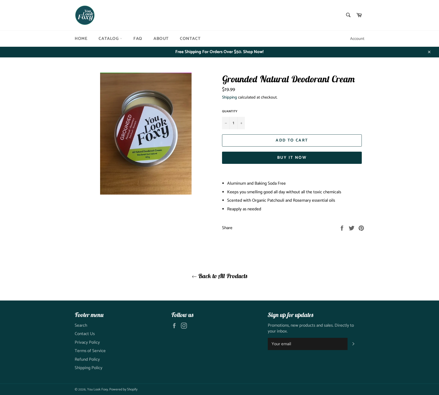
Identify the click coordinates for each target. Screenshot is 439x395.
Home (81, 38)
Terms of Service (90, 350)
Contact (190, 38)
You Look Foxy (97, 389)
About (161, 38)
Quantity (229, 111)
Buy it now (292, 157)
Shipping (229, 97)
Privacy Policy (87, 342)
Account (357, 38)
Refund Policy (87, 359)
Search (81, 325)
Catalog (109, 38)
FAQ (137, 38)
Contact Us (85, 333)
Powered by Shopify (123, 389)
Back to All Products (222, 276)
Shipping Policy (88, 367)
